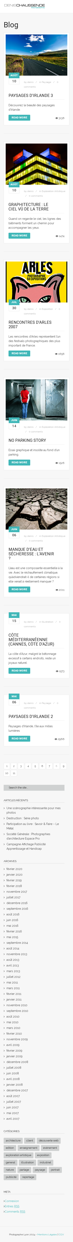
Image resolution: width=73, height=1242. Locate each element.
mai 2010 (12, 1022)
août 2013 (12, 959)
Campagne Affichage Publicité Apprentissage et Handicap (26, 846)
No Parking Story (27, 440)
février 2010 (14, 1033)
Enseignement (28, 1147)
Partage (24, 1169)
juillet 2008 (13, 1067)
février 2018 (14, 886)
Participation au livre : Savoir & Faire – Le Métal (32, 826)
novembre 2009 (17, 1039)
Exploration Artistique (53, 191)
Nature (10, 1169)
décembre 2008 (17, 1062)
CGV (61, 1234)
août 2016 (12, 914)
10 (6, 773)
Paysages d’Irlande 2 (31, 716)
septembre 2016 (17, 908)
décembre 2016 (17, 903)
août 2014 (12, 948)
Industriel (45, 1162)
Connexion (12, 1201)
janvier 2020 (14, 874)
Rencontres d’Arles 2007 (30, 324)
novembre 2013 (16, 954)
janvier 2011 (13, 999)
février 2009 (14, 1050)
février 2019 (14, 880)
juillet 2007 (13, 1101)
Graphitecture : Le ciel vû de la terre (29, 206)
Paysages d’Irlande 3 (31, 95)
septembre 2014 (17, 942)
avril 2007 (12, 1118)
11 (14, 773)
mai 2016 (12, 925)
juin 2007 (12, 1107)
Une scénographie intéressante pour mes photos (33, 810)
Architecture (13, 1140)
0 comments (36, 195)
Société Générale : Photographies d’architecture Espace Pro (28, 836)
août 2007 (13, 1096)
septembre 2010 (17, 1010)
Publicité (11, 1177)
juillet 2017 (13, 897)
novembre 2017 (16, 891)
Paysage (46, 82)
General (10, 1162)
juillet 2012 (13, 976)
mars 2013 (13, 971)
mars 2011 (13, 988)
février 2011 (13, 993)
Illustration (47, 621)
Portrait (55, 1169)
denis (30, 82)
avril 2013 (12, 965)
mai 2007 (12, 1113)
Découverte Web (48, 1140)
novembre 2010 (16, 1005)
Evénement (50, 1147)
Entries (12, 1206)
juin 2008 (12, 1073)
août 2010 (12, 1016)
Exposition (47, 309)
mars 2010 (13, 1028)
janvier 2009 (14, 1056)
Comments (15, 1211)
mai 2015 (12, 937)
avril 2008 (13, 1079)
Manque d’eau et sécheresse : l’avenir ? (31, 554)
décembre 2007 (17, 1090)
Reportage (28, 1177)
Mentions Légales (47, 1234)
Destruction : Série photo (22, 818)
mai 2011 (12, 982)
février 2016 (14, 931)
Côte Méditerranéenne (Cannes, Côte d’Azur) (31, 640)
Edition (10, 1147)
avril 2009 (12, 1045)
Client (29, 1140)
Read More (19, 117)
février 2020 (14, 869)
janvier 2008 (14, 1084)
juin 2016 (12, 920)
